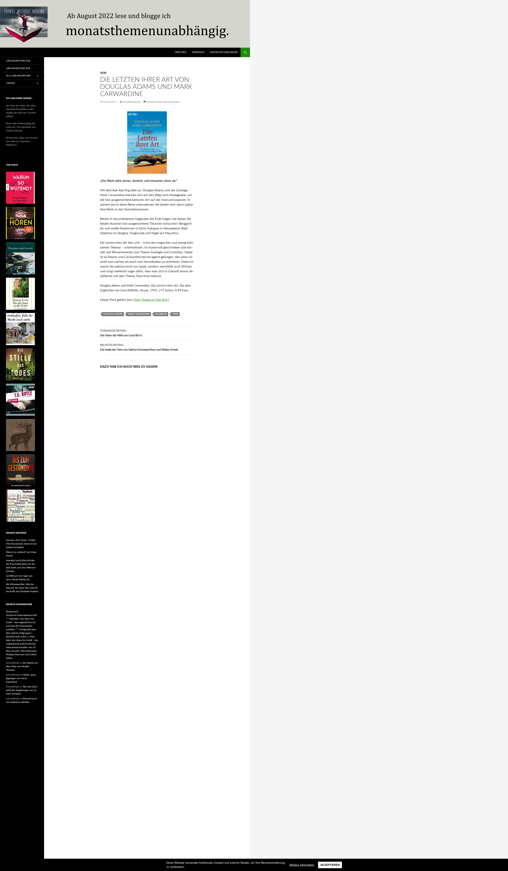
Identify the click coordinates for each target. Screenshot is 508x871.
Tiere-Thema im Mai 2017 (151, 299)
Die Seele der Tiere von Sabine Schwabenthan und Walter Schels (139, 347)
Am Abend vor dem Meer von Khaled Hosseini (22, 666)
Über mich (181, 52)
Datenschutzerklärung (224, 52)
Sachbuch (161, 314)
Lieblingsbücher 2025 (18, 68)
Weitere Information (301, 864)
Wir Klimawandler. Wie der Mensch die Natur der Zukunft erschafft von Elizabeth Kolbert (22, 588)
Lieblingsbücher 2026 (18, 61)
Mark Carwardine (139, 314)
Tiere (103, 73)
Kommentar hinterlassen (163, 102)
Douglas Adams (112, 314)
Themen (10, 83)
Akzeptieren (330, 864)
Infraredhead (131, 102)
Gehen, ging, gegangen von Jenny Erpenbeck (21, 678)
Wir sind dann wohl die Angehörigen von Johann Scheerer (22, 690)
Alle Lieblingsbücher (18, 76)
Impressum (198, 52)
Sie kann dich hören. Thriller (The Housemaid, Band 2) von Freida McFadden (21, 544)
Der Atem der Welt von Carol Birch (121, 333)
